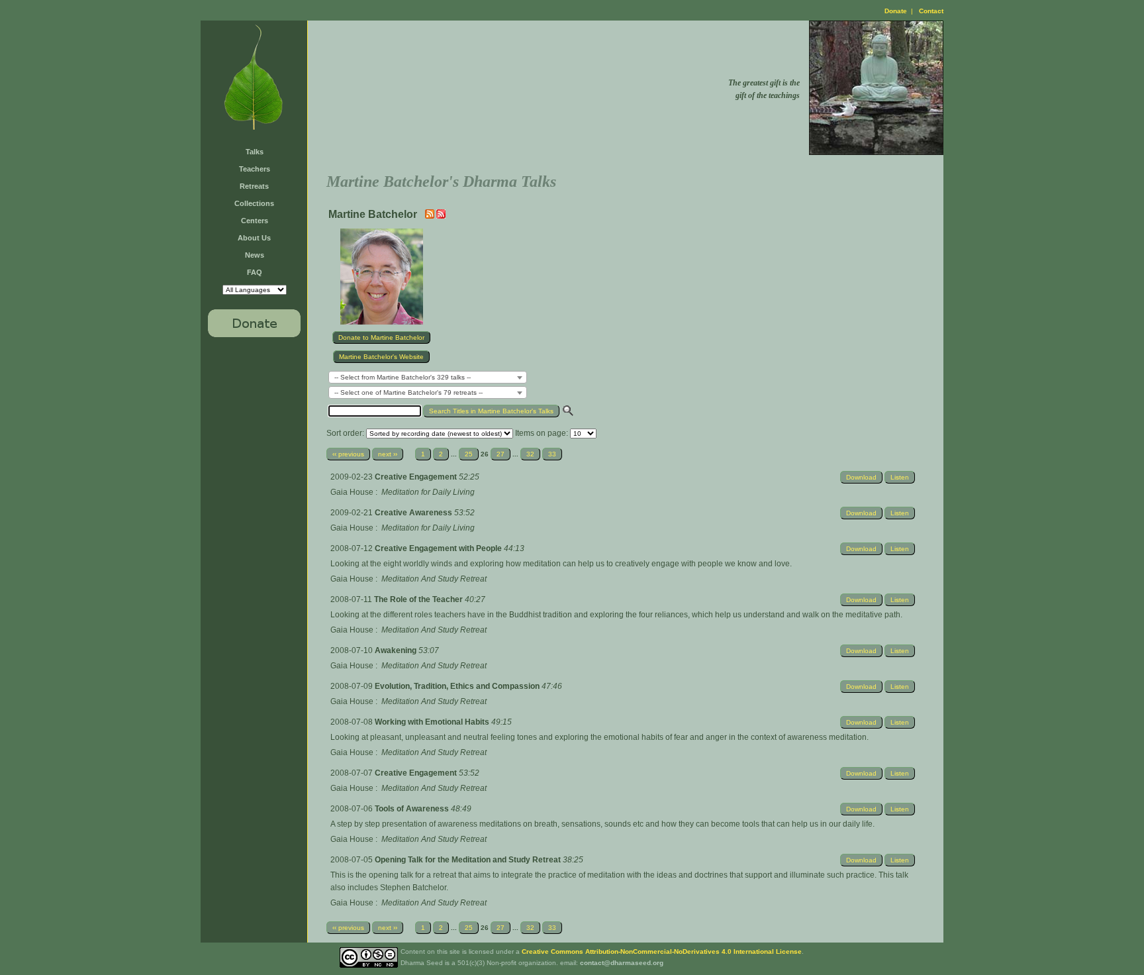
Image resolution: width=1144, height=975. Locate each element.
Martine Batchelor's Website (381, 356)
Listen (899, 477)
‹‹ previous (348, 454)
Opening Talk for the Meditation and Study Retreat (469, 859)
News (254, 255)
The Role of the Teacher (419, 599)
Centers (254, 221)
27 (500, 454)
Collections (254, 203)
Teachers (254, 169)
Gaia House (351, 492)
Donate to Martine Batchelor (381, 337)
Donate (895, 11)
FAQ (254, 272)
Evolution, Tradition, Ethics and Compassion (458, 686)
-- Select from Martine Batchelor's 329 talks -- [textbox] (402, 377)
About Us (254, 238)
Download (861, 477)
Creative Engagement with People (439, 548)
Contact (931, 11)
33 (552, 454)
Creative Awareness (414, 512)
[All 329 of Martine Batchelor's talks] (441, 216)
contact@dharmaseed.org (621, 962)
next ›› (387, 454)
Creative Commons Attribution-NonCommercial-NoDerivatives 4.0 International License (662, 951)
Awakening (396, 650)
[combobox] (427, 377)
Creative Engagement (417, 477)
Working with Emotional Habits (433, 722)
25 (469, 454)
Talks (254, 152)
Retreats (254, 186)
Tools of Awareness (413, 808)
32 (530, 454)
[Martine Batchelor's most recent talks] (430, 216)
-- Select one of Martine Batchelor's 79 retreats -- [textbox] (408, 392)
